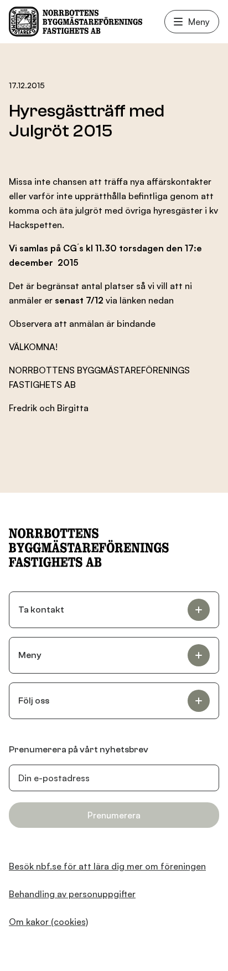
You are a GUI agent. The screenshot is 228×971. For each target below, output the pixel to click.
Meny (199, 21)
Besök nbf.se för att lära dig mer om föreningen (107, 866)
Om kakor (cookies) (48, 921)
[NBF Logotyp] (75, 22)
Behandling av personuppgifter (72, 893)
